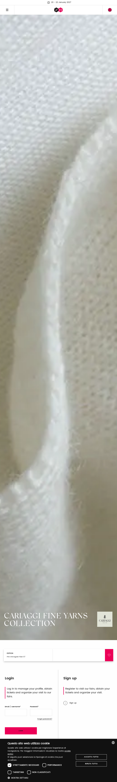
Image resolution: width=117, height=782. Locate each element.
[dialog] (58, 760)
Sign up (72, 703)
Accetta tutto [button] (91, 757)
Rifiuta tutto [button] (91, 763)
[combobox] (113, 742)
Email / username (12, 706)
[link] (110, 10)
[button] (40, 778)
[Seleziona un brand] (58, 9)
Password (34, 706)
